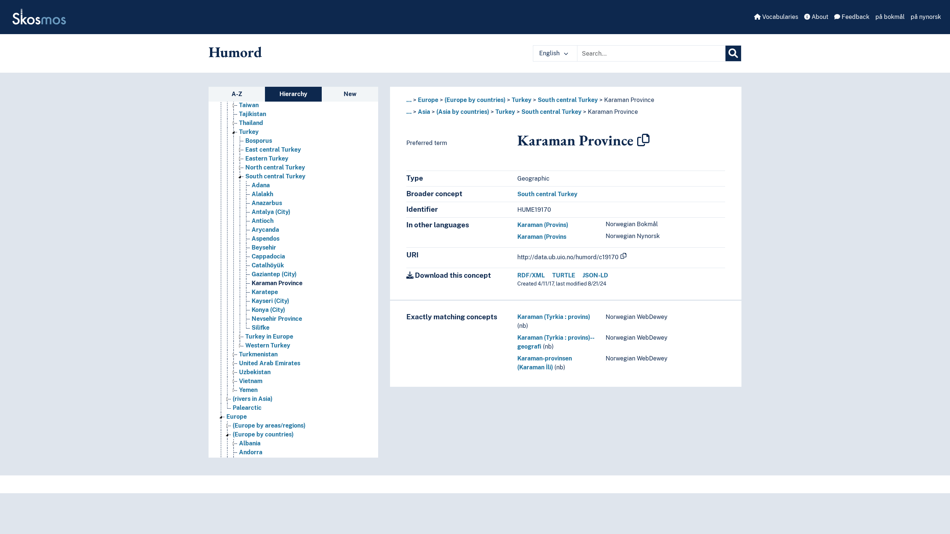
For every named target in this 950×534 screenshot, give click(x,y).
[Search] (733, 53)
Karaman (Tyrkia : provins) (553, 316)
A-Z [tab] (237, 94)
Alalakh (262, 194)
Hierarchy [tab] (293, 94)
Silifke (260, 327)
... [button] (409, 99)
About (819, 16)
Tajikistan (252, 114)
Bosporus (258, 140)
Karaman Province (277, 283)
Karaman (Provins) (542, 224)
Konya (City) (268, 309)
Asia (424, 111)
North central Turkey (275, 167)
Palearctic (247, 407)
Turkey (249, 131)
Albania (250, 443)
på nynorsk (926, 16)
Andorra (250, 452)
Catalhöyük (268, 265)
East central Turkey (273, 149)
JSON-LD (595, 275)
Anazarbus (267, 203)
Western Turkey (267, 345)
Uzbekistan (255, 372)
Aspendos (265, 238)
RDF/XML (531, 275)
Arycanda (265, 229)
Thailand (251, 122)
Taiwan (249, 105)
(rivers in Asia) (252, 398)
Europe (236, 416)
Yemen (248, 389)
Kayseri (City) (270, 300)
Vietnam (250, 381)
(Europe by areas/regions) (269, 425)
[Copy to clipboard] (643, 140)
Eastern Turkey (266, 158)
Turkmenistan (258, 354)
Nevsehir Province (277, 318)
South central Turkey (275, 176)
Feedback (854, 16)
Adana (261, 185)
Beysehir (264, 247)
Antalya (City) (271, 211)
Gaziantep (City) (274, 274)
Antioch (262, 220)
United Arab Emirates (269, 363)
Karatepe (265, 292)
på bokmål (890, 16)
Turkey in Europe (269, 336)
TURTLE (563, 275)
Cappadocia (268, 256)
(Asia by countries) (462, 111)
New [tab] (350, 94)
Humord (235, 52)
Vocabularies (779, 16)
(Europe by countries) (263, 434)
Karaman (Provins (541, 236)
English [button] (550, 53)
